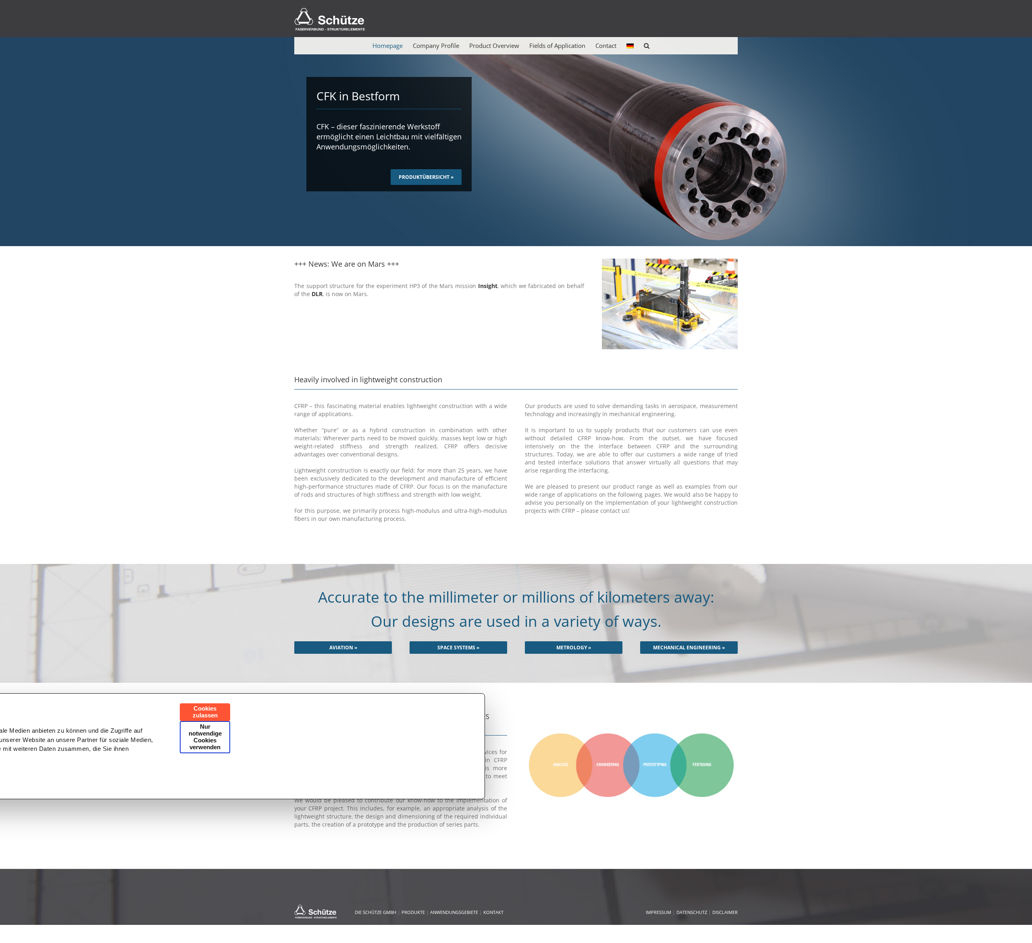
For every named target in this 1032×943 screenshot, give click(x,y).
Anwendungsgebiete (454, 912)
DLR (317, 294)
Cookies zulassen (205, 712)
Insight (487, 286)
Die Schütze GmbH (375, 912)
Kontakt (493, 912)
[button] (646, 45)
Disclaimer (725, 912)
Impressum (658, 912)
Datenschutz (691, 912)
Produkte (413, 912)
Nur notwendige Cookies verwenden (205, 737)
